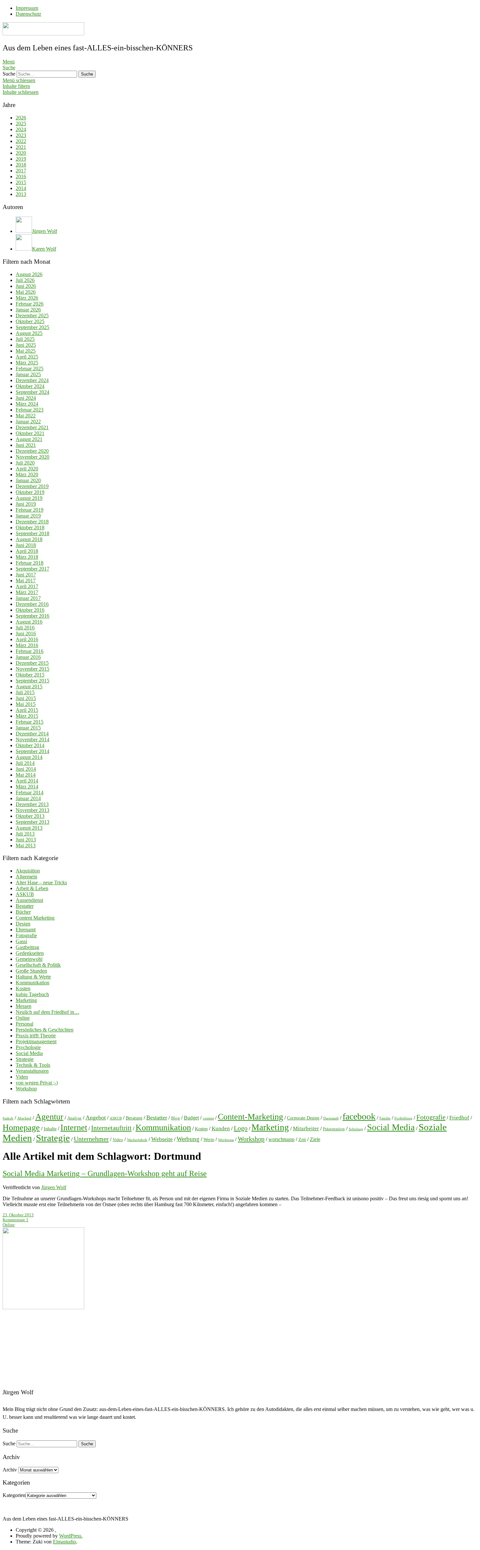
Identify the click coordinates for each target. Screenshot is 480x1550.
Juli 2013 (25, 834)
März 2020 (27, 474)
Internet (73, 1127)
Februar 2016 (29, 651)
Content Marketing (35, 918)
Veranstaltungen (32, 1071)
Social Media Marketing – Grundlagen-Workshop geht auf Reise (105, 1173)
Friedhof (459, 1118)
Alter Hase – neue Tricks (41, 882)
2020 (21, 153)
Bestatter (25, 906)
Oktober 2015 (30, 675)
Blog (175, 1118)
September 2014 (32, 751)
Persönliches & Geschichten (44, 1029)
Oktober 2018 (30, 527)
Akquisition (28, 870)
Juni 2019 (26, 504)
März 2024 (27, 404)
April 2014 (27, 781)
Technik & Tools (33, 1065)
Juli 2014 (25, 763)
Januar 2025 (28, 374)
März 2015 (27, 716)
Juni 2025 (26, 345)
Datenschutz (28, 14)
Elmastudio (64, 1541)
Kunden (221, 1128)
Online (23, 1018)
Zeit (302, 1139)
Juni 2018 (26, 545)
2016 (21, 176)
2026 (21, 117)
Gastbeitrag (27, 947)
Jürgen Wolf (53, 1187)
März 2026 (27, 298)
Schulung (356, 1129)
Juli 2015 (25, 692)
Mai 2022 (26, 415)
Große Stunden (31, 971)
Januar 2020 (28, 480)
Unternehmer (91, 1138)
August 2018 (29, 539)
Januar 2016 (28, 657)
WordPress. (71, 1536)
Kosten (23, 988)
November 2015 (32, 669)
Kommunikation (32, 982)
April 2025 (27, 357)
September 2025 (32, 327)
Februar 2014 (29, 792)
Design (23, 923)
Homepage (21, 1127)
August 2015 (29, 686)
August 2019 (29, 498)
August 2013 (29, 828)
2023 (21, 135)
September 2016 (32, 616)
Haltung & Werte (33, 976)
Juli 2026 (25, 280)
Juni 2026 (26, 286)
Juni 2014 (26, 769)
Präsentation (334, 1129)
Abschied (24, 1118)
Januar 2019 (28, 516)
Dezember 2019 (32, 486)
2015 (21, 182)
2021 (21, 147)
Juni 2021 (26, 445)
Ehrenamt (26, 929)
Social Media (29, 1053)
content (208, 1118)
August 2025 (29, 333)
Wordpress (226, 1140)
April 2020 (27, 468)
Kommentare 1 (15, 1220)
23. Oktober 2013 (18, 1215)
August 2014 (29, 757)
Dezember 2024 (32, 380)
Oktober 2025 (30, 321)
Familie (385, 1118)
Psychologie (28, 1047)
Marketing (26, 1000)
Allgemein (26, 876)
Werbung (188, 1139)
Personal (24, 1024)
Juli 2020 (25, 463)
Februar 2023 (29, 410)
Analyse (74, 1118)
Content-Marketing (250, 1116)
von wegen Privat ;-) (37, 1082)
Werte (208, 1139)
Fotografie (26, 935)
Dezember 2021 (32, 427)
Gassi (21, 941)
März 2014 (27, 786)
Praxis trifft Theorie (36, 1035)
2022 (21, 141)
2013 (21, 194)
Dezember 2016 (32, 604)
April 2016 (27, 639)
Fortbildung (403, 1118)
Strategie (25, 1059)
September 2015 (32, 680)
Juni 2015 (26, 698)
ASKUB (25, 894)
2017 (21, 170)
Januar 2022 (28, 421)
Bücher (23, 912)
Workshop (26, 1088)
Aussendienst (29, 900)
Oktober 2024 (30, 386)
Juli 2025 (25, 339)
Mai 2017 (26, 580)
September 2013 (32, 822)
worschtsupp (281, 1139)
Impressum (27, 8)
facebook (359, 1116)
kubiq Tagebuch (32, 994)
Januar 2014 (28, 798)
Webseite (162, 1139)
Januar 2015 (28, 728)
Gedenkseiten (30, 953)
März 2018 (27, 557)
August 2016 (29, 622)
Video (22, 1077)
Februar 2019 (29, 510)
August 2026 (29, 274)
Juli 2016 (25, 627)
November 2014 (32, 739)
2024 (21, 129)
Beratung (134, 1117)
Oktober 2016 (30, 610)
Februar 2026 (29, 304)
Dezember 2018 (32, 521)
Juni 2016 (26, 633)
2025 (21, 123)
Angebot (96, 1117)
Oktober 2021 (30, 433)
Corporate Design (303, 1117)
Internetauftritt (111, 1128)
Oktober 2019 (30, 492)
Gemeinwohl (29, 959)
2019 (21, 159)
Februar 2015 (29, 722)
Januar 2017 (28, 598)
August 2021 (29, 439)
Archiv (10, 1469)
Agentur (49, 1116)
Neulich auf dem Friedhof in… (47, 1012)
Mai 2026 (26, 292)
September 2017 (32, 569)
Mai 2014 (26, 775)
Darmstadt (331, 1118)
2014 (21, 188)
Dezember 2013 (32, 804)
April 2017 (27, 586)
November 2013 (32, 810)
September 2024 (32, 392)
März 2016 (27, 645)
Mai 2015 (26, 704)
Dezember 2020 (32, 451)
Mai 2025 (26, 351)
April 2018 (27, 551)
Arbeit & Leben (32, 888)
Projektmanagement (36, 1041)
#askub (8, 1118)
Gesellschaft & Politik (38, 965)
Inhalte (50, 1128)
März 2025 (27, 362)
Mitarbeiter (306, 1128)
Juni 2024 (26, 398)
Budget (191, 1117)
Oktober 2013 (30, 816)
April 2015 (27, 710)
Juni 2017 (26, 574)
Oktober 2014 (30, 745)
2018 (21, 164)
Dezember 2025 (32, 315)
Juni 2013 (26, 839)
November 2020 (32, 457)
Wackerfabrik (137, 1140)
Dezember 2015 (32, 663)
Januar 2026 (28, 309)
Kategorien (14, 1495)
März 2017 (27, 592)
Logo (241, 1128)
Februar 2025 (29, 368)
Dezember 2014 (32, 733)
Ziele (315, 1139)
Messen (23, 1006)
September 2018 (32, 533)
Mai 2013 (26, 845)
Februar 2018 (29, 563)
